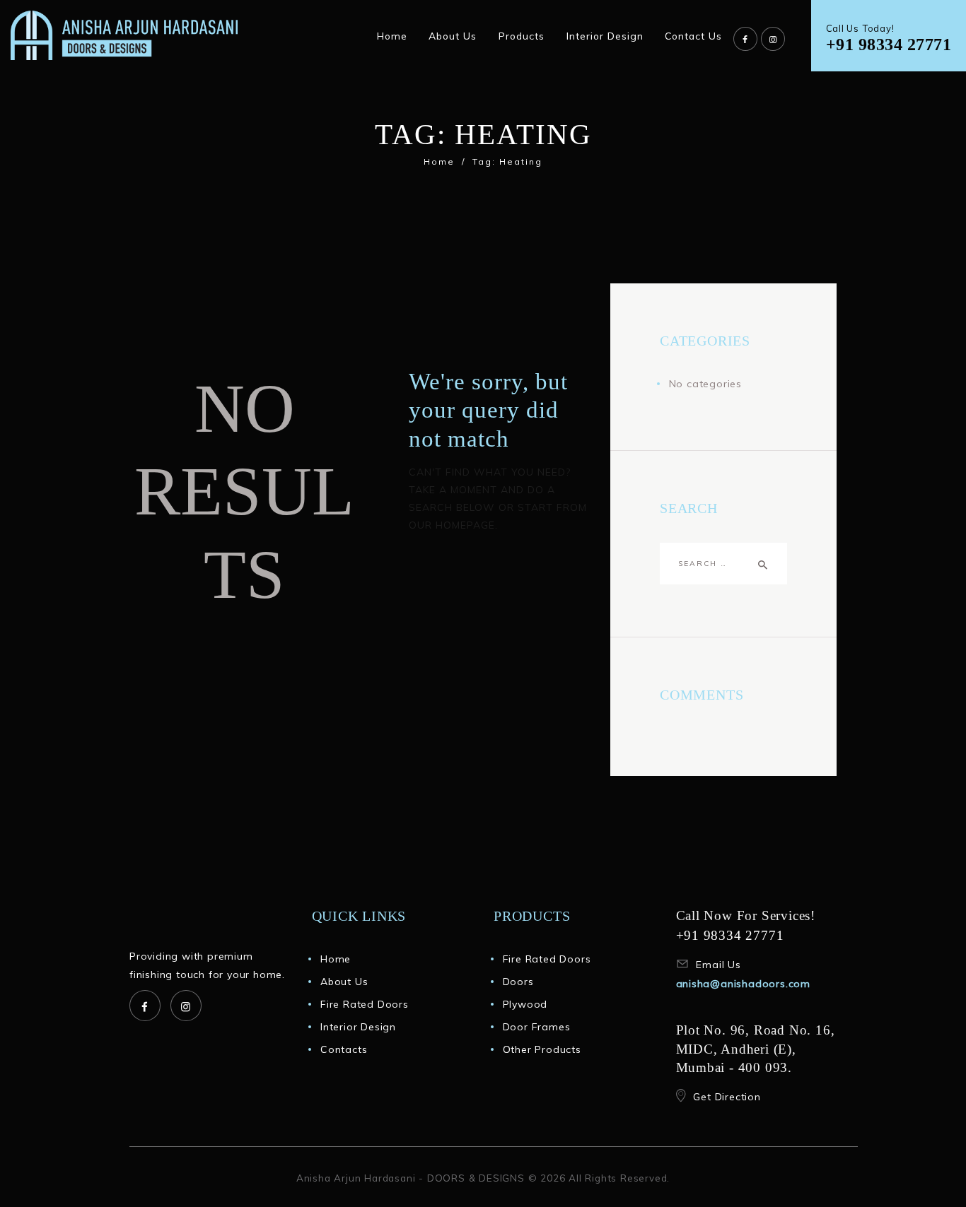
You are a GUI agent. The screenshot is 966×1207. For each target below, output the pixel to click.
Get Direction (726, 1096)
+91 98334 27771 (889, 44)
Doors (518, 981)
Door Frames (537, 1026)
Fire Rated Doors (364, 1004)
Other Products (542, 1049)
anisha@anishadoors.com (743, 983)
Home (439, 161)
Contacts (343, 1049)
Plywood (525, 1004)
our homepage (452, 525)
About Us (344, 981)
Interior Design (358, 1026)
